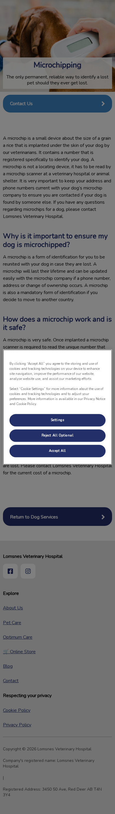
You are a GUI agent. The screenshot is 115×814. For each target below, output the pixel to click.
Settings (58, 420)
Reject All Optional (58, 435)
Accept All (57, 450)
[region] (57, 407)
